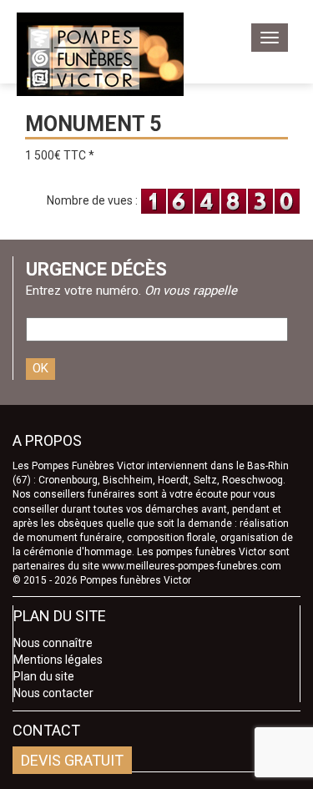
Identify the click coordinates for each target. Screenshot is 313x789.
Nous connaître (53, 643)
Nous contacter (53, 693)
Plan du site (43, 676)
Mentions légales (58, 659)
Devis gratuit (72, 760)
